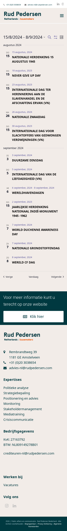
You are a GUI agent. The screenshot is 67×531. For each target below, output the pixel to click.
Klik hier (37, 316)
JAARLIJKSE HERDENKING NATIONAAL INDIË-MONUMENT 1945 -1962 (35, 211)
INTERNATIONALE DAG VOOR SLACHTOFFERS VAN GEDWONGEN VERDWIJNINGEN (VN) (36, 135)
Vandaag (33, 276)
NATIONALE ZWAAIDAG (28, 117)
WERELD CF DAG (23, 262)
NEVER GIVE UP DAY (26, 75)
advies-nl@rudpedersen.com (40, 4)
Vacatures (10, 485)
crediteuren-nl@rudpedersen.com (28, 453)
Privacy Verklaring (45, 524)
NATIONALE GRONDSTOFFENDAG (36, 248)
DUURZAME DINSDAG (27, 160)
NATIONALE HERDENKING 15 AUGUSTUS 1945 (33, 59)
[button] (62, 15)
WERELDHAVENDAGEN (28, 193)
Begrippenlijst (30, 524)
